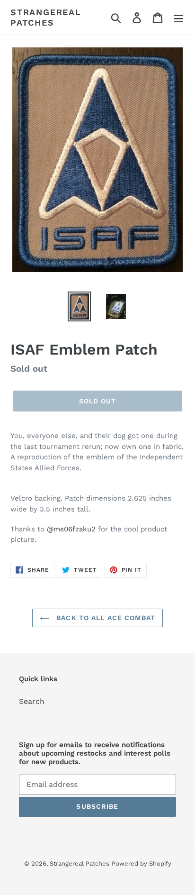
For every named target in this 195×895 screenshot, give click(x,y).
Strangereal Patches (45, 17)
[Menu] (178, 17)
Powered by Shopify (141, 863)
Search (31, 701)
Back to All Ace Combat (104, 617)
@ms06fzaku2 (71, 529)
